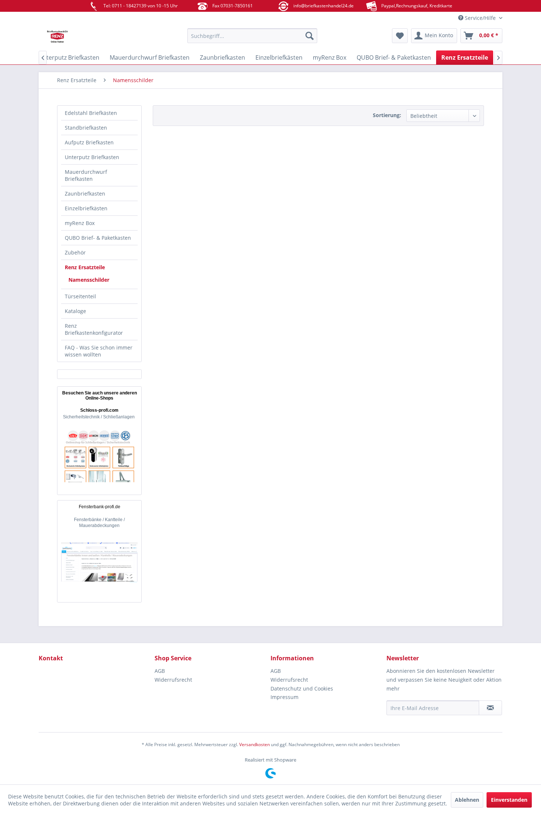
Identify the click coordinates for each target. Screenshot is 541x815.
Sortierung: (387, 115)
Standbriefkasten (86, 127)
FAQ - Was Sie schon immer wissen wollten (98, 351)
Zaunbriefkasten (85, 193)
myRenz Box (80, 222)
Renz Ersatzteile (85, 267)
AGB (160, 670)
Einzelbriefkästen (86, 208)
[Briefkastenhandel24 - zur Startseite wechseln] (96, 37)
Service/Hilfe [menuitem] (480, 17)
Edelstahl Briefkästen (91, 112)
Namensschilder (88, 279)
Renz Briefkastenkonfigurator (94, 329)
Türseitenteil (80, 296)
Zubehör (75, 252)
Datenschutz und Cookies (301, 688)
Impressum (284, 696)
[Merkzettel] (400, 35)
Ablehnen (467, 799)
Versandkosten (254, 744)
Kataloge (75, 311)
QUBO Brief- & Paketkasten (98, 237)
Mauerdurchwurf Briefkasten (86, 175)
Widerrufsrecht (173, 679)
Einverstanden (509, 799)
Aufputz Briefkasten (89, 142)
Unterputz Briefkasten (92, 157)
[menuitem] (252, 35)
